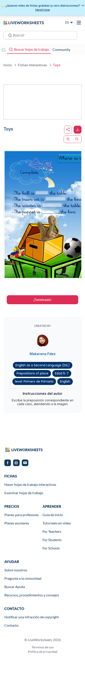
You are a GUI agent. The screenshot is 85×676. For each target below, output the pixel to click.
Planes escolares (16, 523)
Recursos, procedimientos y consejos (31, 595)
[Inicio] (23, 22)
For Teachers (51, 531)
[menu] (79, 22)
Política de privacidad (42, 651)
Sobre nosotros (15, 570)
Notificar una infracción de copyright (31, 617)
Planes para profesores (21, 515)
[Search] (8, 35)
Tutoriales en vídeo (56, 523)
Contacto (11, 625)
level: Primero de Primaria (34, 381)
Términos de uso (43, 647)
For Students (52, 540)
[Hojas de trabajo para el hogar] (3, 49)
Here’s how (42, 9)
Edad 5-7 (62, 373)
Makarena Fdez (43, 354)
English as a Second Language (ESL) (42, 365)
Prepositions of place (32, 373)
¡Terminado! (42, 300)
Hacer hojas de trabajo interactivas (30, 484)
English (65, 381)
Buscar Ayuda (14, 587)
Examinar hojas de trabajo (23, 493)
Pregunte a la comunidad (22, 578)
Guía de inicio (52, 515)
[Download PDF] (78, 130)
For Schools (51, 548)
